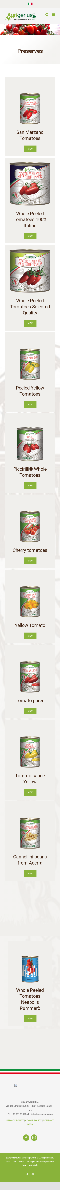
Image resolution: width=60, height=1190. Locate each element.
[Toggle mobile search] (47, 14)
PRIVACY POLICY (15, 1120)
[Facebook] (26, 1137)
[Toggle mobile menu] (53, 14)
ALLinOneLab (31, 1165)
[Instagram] (34, 1137)
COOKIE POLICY (33, 1120)
